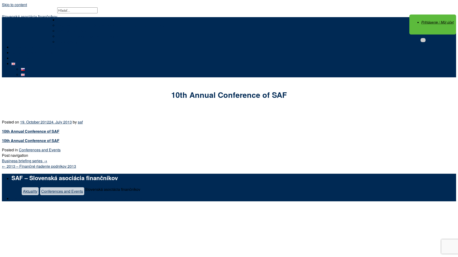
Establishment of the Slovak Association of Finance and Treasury (112, 25)
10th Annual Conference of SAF (30, 131)
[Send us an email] (423, 40)
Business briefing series (24, 160)
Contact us (20, 58)
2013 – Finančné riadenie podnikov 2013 (39, 166)
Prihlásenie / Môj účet (437, 22)
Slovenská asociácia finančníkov (29, 16)
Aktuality (30, 191)
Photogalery (67, 41)
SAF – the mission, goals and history (88, 36)
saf (80, 122)
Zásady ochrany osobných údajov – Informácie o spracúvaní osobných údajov (77, 198)
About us (64, 20)
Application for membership (34, 47)
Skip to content (14, 4)
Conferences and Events (32, 52)
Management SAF (72, 31)
